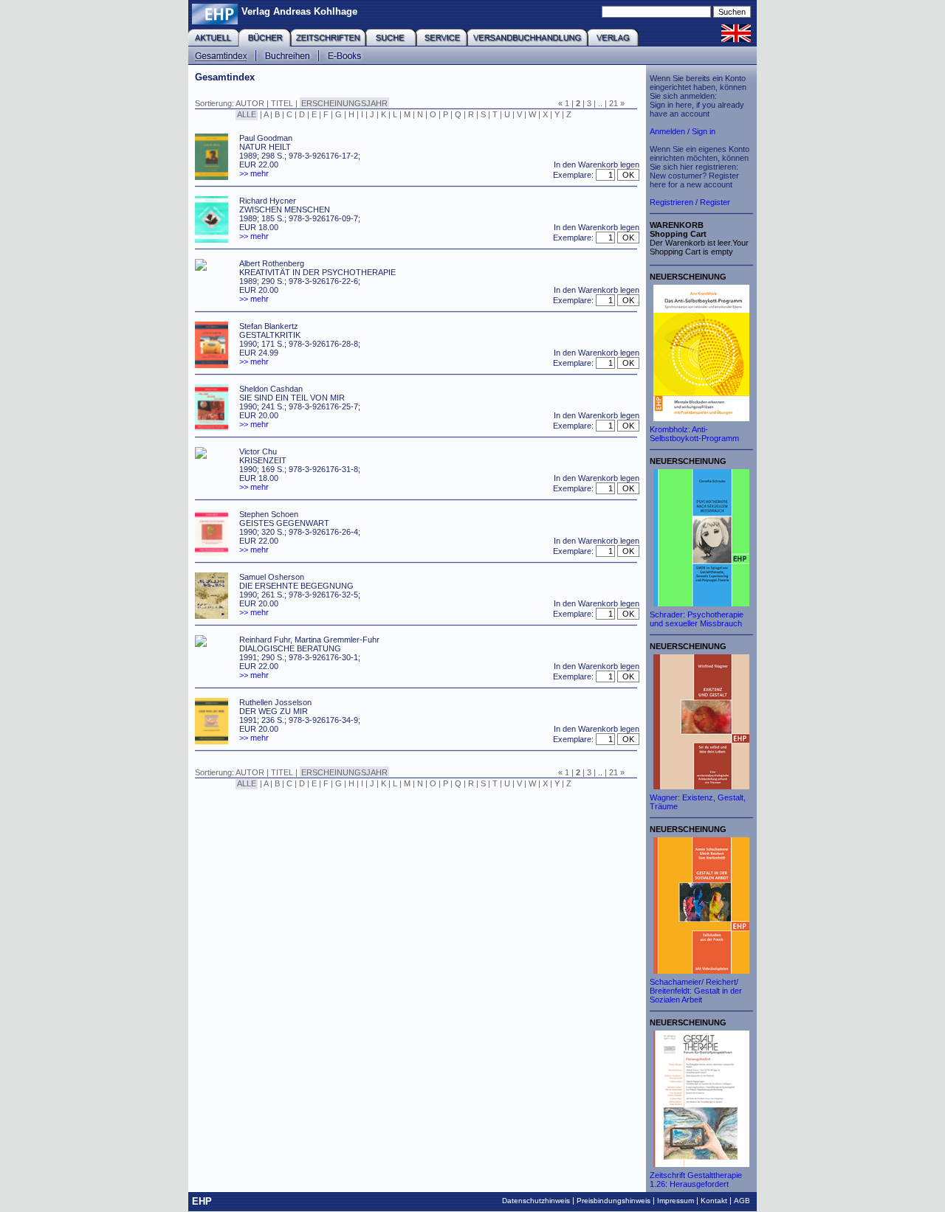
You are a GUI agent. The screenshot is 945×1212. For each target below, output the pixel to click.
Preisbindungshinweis (613, 1201)
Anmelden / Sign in (682, 131)
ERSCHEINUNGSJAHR (344, 103)
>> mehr (254, 173)
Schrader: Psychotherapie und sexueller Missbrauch (696, 619)
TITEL (282, 103)
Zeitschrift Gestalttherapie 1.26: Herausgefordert (696, 1179)
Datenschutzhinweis (536, 1201)
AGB (742, 1201)
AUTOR (250, 103)
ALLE (246, 114)
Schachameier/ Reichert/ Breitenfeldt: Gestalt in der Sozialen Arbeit (696, 990)
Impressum (675, 1201)
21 (613, 103)
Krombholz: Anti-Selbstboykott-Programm (694, 434)
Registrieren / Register (690, 202)
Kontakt (714, 1201)
